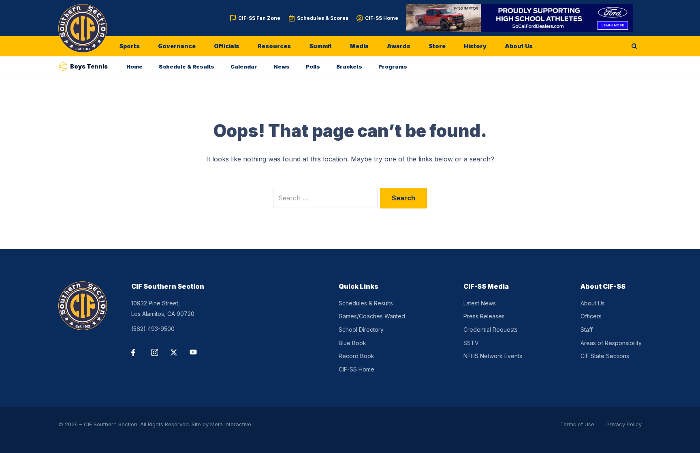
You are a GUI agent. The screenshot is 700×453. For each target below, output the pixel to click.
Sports (129, 46)
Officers (591, 316)
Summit (320, 46)
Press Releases (484, 316)
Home (134, 66)
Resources (274, 46)
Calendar (243, 66)
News (281, 66)
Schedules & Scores (322, 18)
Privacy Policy (624, 424)
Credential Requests (490, 329)
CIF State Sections (604, 355)
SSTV (471, 342)
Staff (586, 329)
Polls (313, 66)
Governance (177, 46)
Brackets (349, 66)
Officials (226, 46)
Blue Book (352, 342)
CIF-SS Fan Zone (259, 18)
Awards (398, 46)
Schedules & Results (366, 303)
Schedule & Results (186, 66)
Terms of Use (577, 424)
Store (437, 46)
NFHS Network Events (492, 355)
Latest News (479, 303)
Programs (392, 66)
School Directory (361, 329)
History (475, 46)
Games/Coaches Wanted (372, 316)
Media (359, 46)
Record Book (356, 355)
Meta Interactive (230, 424)
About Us (519, 46)
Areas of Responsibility (611, 342)
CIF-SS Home (381, 18)
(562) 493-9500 (153, 328)
